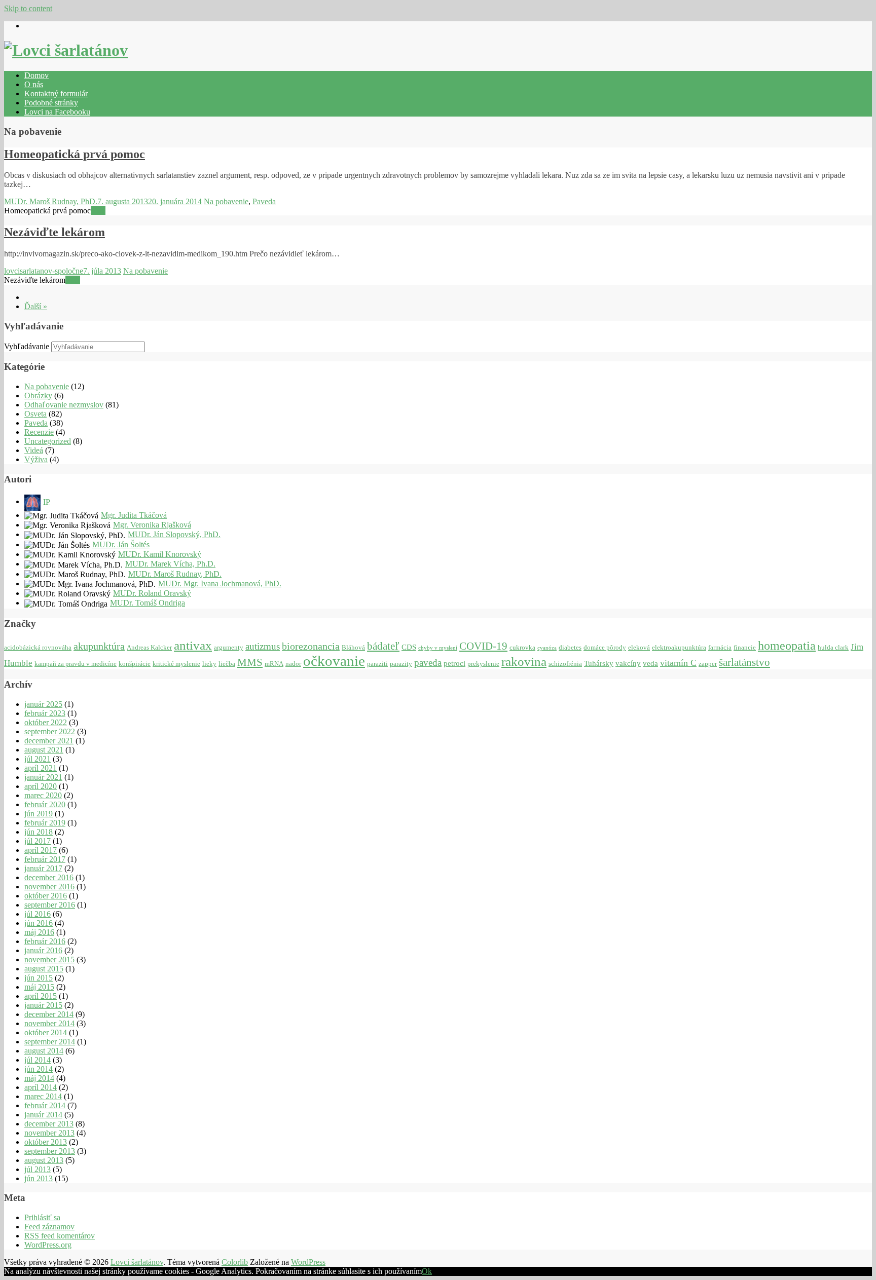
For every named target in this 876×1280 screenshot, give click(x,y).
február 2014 (44, 1105)
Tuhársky (598, 663)
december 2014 (49, 1014)
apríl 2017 (40, 850)
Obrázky (38, 395)
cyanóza (547, 648)
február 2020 (44, 804)
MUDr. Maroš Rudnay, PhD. (50, 201)
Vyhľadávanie (26, 346)
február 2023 (44, 713)
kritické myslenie (176, 663)
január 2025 (43, 704)
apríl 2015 (40, 996)
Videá (33, 450)
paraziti (377, 663)
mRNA (274, 663)
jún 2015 (38, 977)
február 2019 (44, 822)
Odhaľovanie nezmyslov (63, 404)
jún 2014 (38, 1069)
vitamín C (678, 663)
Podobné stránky (51, 102)
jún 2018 (38, 831)
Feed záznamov (49, 1226)
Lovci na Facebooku (57, 111)
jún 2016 (38, 923)
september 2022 (49, 731)
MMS (250, 662)
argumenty (228, 647)
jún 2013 (38, 1178)
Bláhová (353, 647)
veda (650, 663)
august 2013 (43, 1160)
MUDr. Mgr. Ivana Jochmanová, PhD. (219, 583)
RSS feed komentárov (59, 1235)
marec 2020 (43, 795)
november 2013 (49, 1132)
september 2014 (49, 1041)
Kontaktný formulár (56, 93)
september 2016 (49, 904)
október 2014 (45, 1032)
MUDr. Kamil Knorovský (159, 554)
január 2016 (43, 950)
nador (293, 663)
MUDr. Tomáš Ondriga (147, 602)
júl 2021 (37, 759)
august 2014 (43, 1050)
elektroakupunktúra (679, 647)
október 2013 (45, 1142)
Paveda (264, 201)
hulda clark (833, 647)
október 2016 (45, 895)
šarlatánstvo (744, 662)
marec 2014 (43, 1096)
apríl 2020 (40, 786)
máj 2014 (39, 1078)
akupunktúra (99, 646)
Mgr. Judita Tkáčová (134, 515)
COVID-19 (483, 646)
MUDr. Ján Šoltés (121, 544)
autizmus (262, 646)
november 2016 (49, 886)
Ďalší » (35, 306)
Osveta (35, 413)
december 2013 (49, 1123)
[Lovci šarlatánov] (66, 50)
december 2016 (49, 877)
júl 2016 (37, 914)
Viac (98, 210)
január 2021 (43, 777)
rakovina (523, 661)
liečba (226, 663)
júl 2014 (37, 1060)
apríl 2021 (40, 768)
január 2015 (43, 1005)
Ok (427, 1271)
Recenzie (39, 432)
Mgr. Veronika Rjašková (152, 524)
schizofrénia (565, 663)
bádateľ (383, 646)
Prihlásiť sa (42, 1217)
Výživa (36, 459)
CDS (409, 647)
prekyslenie (483, 663)
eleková (639, 647)
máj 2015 (39, 987)
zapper (708, 663)
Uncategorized (47, 441)
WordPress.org (47, 1244)
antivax (193, 645)
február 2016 (44, 941)
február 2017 (44, 859)
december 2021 (49, 740)
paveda (428, 662)
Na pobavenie (226, 201)
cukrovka (522, 647)
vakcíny (628, 663)
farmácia (720, 647)
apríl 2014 (40, 1087)
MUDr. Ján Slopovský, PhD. (174, 534)
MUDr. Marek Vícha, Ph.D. (170, 563)
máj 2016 (39, 932)
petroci (454, 663)
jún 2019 (38, 813)
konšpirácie (135, 663)
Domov (36, 75)
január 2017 (43, 868)
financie (745, 647)
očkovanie (334, 661)
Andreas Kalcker (149, 647)
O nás (33, 84)
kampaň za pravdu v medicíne (75, 663)
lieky (209, 663)
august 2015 (43, 968)
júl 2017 (37, 841)
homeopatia (787, 645)
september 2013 (49, 1151)
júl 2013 (37, 1169)
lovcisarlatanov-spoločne (43, 271)
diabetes (570, 647)
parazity (401, 663)
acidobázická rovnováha (37, 647)
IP (46, 501)
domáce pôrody (604, 647)
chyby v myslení (437, 648)
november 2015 (49, 959)
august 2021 (43, 749)
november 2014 (49, 1023)
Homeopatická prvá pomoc (74, 154)
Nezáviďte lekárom (54, 232)
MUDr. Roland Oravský (152, 593)
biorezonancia (311, 646)
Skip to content (28, 8)
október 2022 (45, 722)
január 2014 (43, 1114)
